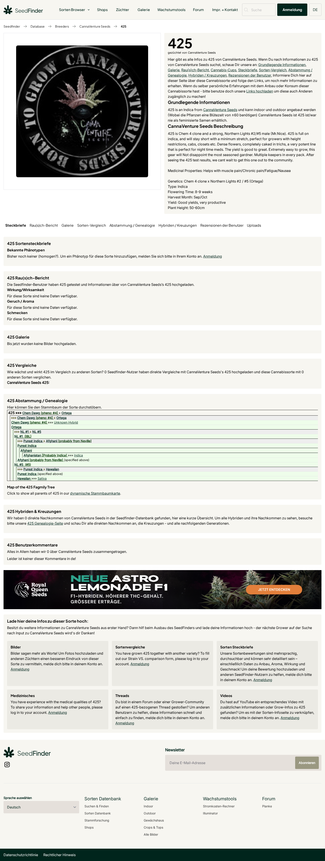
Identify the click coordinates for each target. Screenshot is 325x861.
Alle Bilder (151, 834)
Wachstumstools (171, 9)
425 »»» (15, 413)
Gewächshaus (154, 820)
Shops (102, 9)
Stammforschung (96, 820)
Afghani (51, 441)
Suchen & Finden (96, 806)
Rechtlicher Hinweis (59, 855)
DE (315, 9)
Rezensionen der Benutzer (249, 75)
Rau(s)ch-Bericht (195, 70)
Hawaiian (52, 469)
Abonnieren (307, 763)
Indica (78, 455)
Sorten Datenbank (97, 813)
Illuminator (210, 813)
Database (38, 26)
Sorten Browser (72, 9)
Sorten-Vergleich (273, 70)
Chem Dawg (31, 413)
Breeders (62, 26)
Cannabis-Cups (223, 70)
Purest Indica (32, 441)
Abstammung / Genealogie (132, 225)
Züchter (122, 9)
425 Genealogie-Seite (45, 523)
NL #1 (24, 431)
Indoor (148, 806)
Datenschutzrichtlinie (21, 855)
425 (123, 26)
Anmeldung (292, 9)
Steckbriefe (247, 70)
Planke (267, 806)
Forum (198, 9)
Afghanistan (32, 455)
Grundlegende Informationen (282, 64)
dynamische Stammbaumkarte (95, 493)
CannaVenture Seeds (94, 26)
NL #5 (36, 431)
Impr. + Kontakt (225, 9)
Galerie (144, 9)
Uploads (254, 225)
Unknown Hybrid (66, 422)
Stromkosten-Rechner (219, 806)
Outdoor (150, 813)
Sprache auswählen (18, 798)
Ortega (66, 413)
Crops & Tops (153, 827)
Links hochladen (259, 91)
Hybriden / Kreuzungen (207, 75)
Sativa (42, 478)
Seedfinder (12, 26)
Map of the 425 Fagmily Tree (31, 487)
